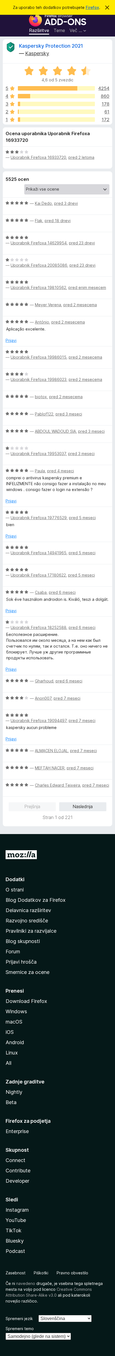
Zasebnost (15, 1272)
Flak (38, 220)
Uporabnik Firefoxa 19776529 (39, 517)
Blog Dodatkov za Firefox (36, 900)
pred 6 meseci (62, 592)
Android (15, 1042)
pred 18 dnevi (58, 220)
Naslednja (83, 806)
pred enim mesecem (87, 287)
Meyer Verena (48, 304)
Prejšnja (32, 806)
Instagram (17, 1210)
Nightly (14, 1092)
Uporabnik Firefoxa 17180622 (38, 575)
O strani (15, 890)
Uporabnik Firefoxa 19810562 (38, 287)
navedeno (25, 1283)
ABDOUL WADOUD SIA (55, 431)
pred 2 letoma (81, 157)
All (8, 1063)
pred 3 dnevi (66, 203)
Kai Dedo (43, 203)
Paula (40, 470)
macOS (14, 1022)
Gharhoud (44, 681)
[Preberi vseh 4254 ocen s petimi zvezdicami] (56, 88)
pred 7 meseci (67, 698)
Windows (16, 1011)
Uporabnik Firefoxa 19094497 (38, 720)
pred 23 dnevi (82, 242)
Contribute (18, 1170)
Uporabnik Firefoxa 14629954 (39, 242)
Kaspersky (37, 53)
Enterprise (17, 1131)
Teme (59, 30)
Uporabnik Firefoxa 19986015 (38, 357)
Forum (13, 951)
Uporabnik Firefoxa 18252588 (38, 627)
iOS (10, 1032)
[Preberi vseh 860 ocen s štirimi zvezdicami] (56, 96)
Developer (17, 1181)
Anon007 (43, 698)
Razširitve (39, 30)
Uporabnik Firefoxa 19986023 (38, 379)
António (42, 322)
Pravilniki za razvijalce (31, 931)
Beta (11, 1102)
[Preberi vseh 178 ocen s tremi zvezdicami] (56, 104)
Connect (15, 1160)
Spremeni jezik (19, 1318)
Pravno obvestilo (72, 1272)
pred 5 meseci (82, 517)
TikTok (13, 1230)
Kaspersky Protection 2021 (51, 46)
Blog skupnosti (23, 941)
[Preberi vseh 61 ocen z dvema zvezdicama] (56, 112)
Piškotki (41, 1272)
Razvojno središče (27, 921)
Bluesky (15, 1241)
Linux (12, 1053)
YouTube (16, 1220)
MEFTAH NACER (49, 768)
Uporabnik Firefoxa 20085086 (39, 265)
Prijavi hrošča (21, 962)
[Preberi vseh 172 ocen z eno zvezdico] (56, 119)
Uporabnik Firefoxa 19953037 (38, 453)
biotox (41, 396)
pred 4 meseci (60, 470)
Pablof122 (44, 414)
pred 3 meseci (69, 414)
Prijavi (11, 340)
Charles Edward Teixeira (57, 785)
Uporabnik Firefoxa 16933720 (38, 157)
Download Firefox (26, 1001)
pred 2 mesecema (80, 304)
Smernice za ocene (27, 972)
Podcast (15, 1251)
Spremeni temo (20, 1328)
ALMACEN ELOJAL (51, 750)
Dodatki (15, 879)
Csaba (41, 592)
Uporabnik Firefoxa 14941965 (38, 552)
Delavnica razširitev (28, 910)
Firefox (92, 7)
